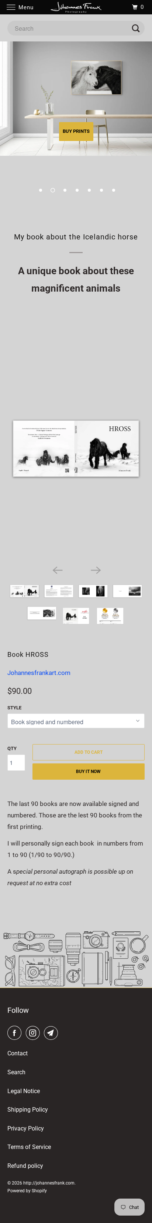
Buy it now (88, 771)
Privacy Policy (25, 1128)
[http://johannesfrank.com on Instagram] (34, 1033)
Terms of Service (29, 1146)
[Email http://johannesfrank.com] (52, 1033)
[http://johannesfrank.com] (76, 7)
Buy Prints (76, 131)
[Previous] (57, 570)
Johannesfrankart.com (38, 672)
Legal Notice (23, 1091)
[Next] (95, 570)
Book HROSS (28, 654)
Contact (17, 1053)
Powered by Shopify (27, 1190)
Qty (12, 748)
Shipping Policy (27, 1109)
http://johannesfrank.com (49, 1183)
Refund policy (25, 1165)
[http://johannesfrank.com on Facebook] (15, 1033)
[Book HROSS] (75, 449)
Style (14, 707)
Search (16, 1072)
